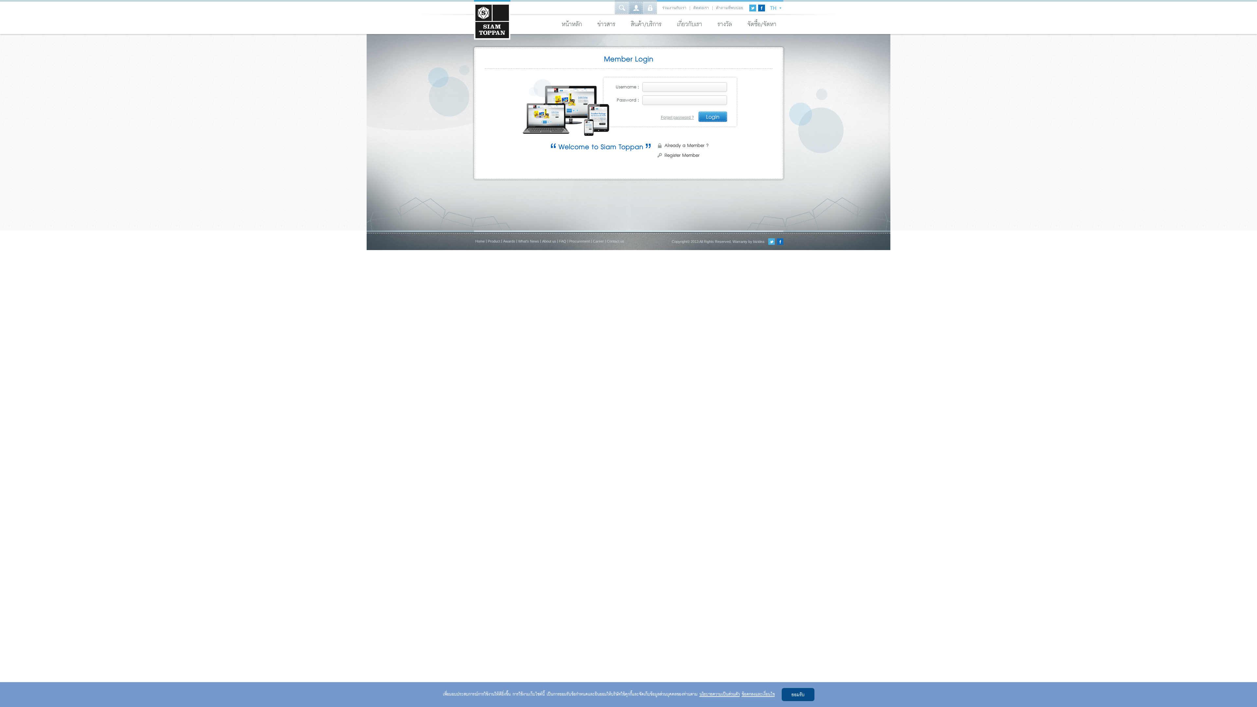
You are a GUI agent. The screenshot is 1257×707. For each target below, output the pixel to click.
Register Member (682, 155)
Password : (628, 100)
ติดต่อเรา (701, 7)
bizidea (758, 242)
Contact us (615, 241)
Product (494, 241)
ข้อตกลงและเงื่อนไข (758, 694)
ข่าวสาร (606, 24)
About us (549, 241)
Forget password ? (677, 117)
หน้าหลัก (572, 24)
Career (598, 241)
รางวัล (725, 24)
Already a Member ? (687, 145)
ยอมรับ (798, 695)
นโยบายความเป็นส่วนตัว (720, 694)
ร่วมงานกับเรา (674, 7)
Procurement (579, 241)
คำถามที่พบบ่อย (729, 7)
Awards (509, 241)
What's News (528, 241)
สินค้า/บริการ (646, 24)
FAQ (562, 241)
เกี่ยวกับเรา (689, 24)
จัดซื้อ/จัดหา (761, 24)
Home (480, 241)
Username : (627, 87)
